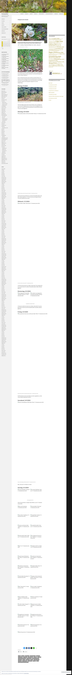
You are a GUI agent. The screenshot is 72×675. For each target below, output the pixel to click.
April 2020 (3, 264)
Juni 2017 (3, 302)
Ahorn (51, 38)
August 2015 (3, 330)
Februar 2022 (3, 236)
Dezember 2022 (4, 223)
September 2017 (4, 298)
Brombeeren (52, 41)
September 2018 (4, 283)
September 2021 (4, 242)
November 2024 (4, 194)
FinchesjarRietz (5, 14)
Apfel (56, 38)
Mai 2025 (3, 186)
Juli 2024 (3, 199)
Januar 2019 (3, 278)
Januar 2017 (3, 308)
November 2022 (4, 224)
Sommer (25, 43)
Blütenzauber (22, 42)
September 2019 (4, 269)
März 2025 (3, 189)
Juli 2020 (3, 260)
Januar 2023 (3, 222)
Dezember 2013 (4, 353)
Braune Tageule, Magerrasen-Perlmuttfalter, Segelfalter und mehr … (6, 80)
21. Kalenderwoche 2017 (53, 84)
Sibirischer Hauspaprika (54, 57)
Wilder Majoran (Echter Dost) (23, 662)
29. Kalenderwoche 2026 (5, 65)
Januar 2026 (3, 176)
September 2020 (4, 257)
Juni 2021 (3, 246)
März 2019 (3, 276)
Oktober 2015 (4, 327)
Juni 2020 (3, 261)
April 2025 (3, 187)
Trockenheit (3, 120)
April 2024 (3, 203)
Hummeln (52, 45)
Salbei (32, 659)
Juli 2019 (3, 271)
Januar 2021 (3, 252)
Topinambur (59, 63)
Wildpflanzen (32, 43)
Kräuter (33, 42)
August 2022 (3, 228)
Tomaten (3, 153)
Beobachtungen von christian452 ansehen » (56, 73)
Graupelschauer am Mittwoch (53, 90)
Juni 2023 (3, 215)
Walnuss (55, 64)
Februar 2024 (3, 205)
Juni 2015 (3, 332)
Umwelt (3, 154)
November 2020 (4, 255)
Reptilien (3, 149)
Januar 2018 (3, 293)
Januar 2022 (3, 237)
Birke (54, 39)
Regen (53, 52)
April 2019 (3, 275)
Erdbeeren (53, 44)
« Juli (2, 48)
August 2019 (3, 270)
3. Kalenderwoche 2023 (52, 94)
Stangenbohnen (53, 60)
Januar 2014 (3, 351)
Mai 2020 (3, 262)
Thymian (60, 61)
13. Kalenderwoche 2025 (5, 77)
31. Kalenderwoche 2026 (5, 60)
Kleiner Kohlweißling (22, 658)
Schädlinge (3, 135)
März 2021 (3, 250)
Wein (60, 65)
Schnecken (3, 150)
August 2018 (3, 284)
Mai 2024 (3, 201)
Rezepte (3, 131)
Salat (2, 134)
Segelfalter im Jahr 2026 (5, 67)
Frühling (3, 106)
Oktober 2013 (4, 355)
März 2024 (3, 204)
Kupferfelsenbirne (52, 48)
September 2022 (4, 227)
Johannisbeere (58, 45)
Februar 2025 (3, 190)
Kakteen (3, 112)
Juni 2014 (3, 345)
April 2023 (3, 218)
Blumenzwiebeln (4, 94)
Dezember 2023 (4, 208)
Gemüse (3, 108)
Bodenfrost (3, 102)
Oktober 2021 (4, 241)
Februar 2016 (3, 322)
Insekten (29, 42)
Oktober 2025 (4, 180)
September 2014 (4, 341)
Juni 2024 (3, 200)
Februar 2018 (3, 292)
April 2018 (3, 289)
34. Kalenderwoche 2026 (5, 54)
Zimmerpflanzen (38, 43)
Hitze (3, 117)
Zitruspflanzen (4, 127)
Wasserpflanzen (4, 158)
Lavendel (59, 48)
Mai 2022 (3, 232)
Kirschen (60, 47)
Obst (41, 42)
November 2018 (4, 280)
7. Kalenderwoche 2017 (52, 88)
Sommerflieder (51, 59)
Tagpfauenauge (53, 61)
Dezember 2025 (4, 177)
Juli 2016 (3, 316)
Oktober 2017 (4, 297)
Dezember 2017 (4, 294)
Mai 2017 (3, 303)
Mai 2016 (3, 318)
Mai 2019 (3, 274)
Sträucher (3, 145)
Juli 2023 (3, 214)
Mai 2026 (3, 172)
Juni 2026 (3, 171)
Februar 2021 (3, 251)
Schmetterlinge (20, 43)
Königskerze (29, 658)
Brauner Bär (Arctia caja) (5, 84)
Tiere (2, 146)
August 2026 (3, 168)
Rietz (2, 132)
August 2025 (3, 182)
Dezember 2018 (4, 279)
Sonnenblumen (59, 59)
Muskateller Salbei (36, 658)
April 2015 (3, 335)
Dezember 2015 (4, 325)
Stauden (3, 144)
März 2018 (3, 290)
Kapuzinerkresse (53, 47)
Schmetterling (36, 659)
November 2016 (4, 311)
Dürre (3, 116)
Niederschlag (37, 42)
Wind (3, 121)
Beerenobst (3, 92)
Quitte (57, 50)
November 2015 (4, 326)
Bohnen (3, 97)
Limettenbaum (52, 49)
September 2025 (4, 181)
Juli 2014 (3, 344)
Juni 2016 (3, 317)
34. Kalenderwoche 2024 (53, 98)
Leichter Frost (4, 103)
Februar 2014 (3, 350)
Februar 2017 (3, 307)
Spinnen (28, 43)
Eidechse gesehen (51, 92)
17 (2, 44)
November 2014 (4, 339)
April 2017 (3, 304)
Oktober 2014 (4, 340)
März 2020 (3, 265)
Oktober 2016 (4, 312)
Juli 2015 (3, 331)
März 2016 (3, 321)
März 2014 (3, 349)
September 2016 (4, 313)
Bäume (19, 42)
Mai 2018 (3, 288)
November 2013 (4, 354)
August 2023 (3, 213)
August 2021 (3, 243)
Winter (3, 160)
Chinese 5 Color (53, 43)
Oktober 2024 (4, 195)
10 (2, 43)
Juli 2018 (3, 285)
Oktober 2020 (4, 256)
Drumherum (3, 99)
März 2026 (3, 175)
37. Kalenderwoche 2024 (29, 45)
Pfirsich (50, 50)
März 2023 (3, 219)
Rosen (24, 659)
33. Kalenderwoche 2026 (5, 56)
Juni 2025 (3, 185)
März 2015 (3, 336)
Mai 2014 (3, 346)
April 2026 (3, 173)
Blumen (3, 93)
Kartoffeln (3, 113)
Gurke (59, 44)
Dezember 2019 (4, 266)
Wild (2, 136)
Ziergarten (3, 162)
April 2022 (3, 233)
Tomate (53, 63)
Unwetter (3, 155)
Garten (27, 42)
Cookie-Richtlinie (26, 673)
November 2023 (4, 209)
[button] (24, 648)
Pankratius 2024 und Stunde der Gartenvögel (56, 96)
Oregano (20, 659)
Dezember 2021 (4, 238)
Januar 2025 (3, 191)
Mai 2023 (3, 217)
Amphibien (3, 148)
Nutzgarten (3, 125)
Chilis (59, 41)
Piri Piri (54, 50)
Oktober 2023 (4, 210)
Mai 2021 (3, 247)
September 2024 (4, 196)
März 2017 (3, 306)
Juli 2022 (3, 229)
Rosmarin (27, 659)
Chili (2, 98)
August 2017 (3, 299)
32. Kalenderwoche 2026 (5, 58)
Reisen (2, 130)
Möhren (57, 49)
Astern (61, 38)
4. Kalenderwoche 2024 (52, 86)
